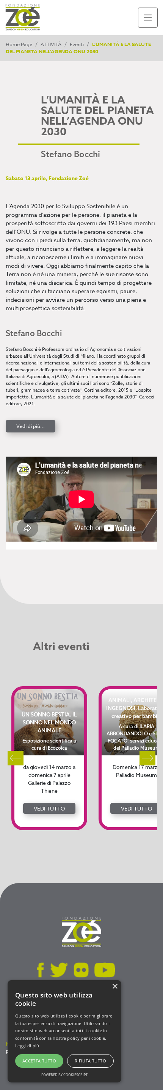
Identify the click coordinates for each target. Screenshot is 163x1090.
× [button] (115, 987)
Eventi (77, 44)
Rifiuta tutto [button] (90, 1061)
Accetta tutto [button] (39, 1061)
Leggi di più (27, 1045)
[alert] (64, 1031)
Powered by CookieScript (64, 1074)
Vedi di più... (30, 426)
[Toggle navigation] (148, 18)
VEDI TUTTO (49, 808)
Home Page (19, 44)
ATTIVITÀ (51, 44)
